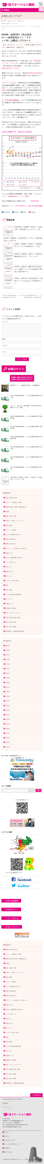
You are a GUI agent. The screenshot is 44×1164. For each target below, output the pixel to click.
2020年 (7, 673)
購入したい (20, 47)
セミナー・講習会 (10, 530)
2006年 (7, 738)
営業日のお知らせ (10, 544)
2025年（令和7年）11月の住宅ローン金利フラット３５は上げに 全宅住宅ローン (28, 280)
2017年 (7, 687)
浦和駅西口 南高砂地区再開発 (14, 631)
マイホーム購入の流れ (12, 580)
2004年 (7, 747)
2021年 (7, 669)
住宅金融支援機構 (11, 100)
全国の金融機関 (12, 901)
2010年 (7, 719)
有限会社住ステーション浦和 (18, 196)
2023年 (7, 659)
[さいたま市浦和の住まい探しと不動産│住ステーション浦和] (18, 4)
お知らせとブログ (9, 1140)
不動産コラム (9, 603)
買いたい (7, 1132)
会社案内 (7, 1148)
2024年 (7, 655)
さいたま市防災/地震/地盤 (13, 594)
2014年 (7, 701)
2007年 (7, 733)
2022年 (7, 664)
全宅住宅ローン (23, 206)
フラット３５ (8, 83)
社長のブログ (10, 47)
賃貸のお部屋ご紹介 (11, 497)
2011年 (7, 715)
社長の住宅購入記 (10, 539)
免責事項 (5, 1103)
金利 (29, 206)
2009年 (7, 724)
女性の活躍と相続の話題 (12, 617)
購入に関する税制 (10, 622)
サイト (4, 352)
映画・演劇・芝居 (10, 516)
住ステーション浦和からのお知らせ (16, 548)
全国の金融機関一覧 (9, 132)
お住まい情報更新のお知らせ (14, 557)
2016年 (7, 692)
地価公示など (9, 571)
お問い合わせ (8, 1152)
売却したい (8, 567)
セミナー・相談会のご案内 (13, 502)
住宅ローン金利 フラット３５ (14, 521)
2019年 (7, 678)
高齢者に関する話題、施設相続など (16, 507)
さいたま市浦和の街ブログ (13, 534)
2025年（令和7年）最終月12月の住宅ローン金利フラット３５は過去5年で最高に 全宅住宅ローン (28, 269)
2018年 (7, 682)
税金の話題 (8, 590)
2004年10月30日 (34, 73)
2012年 (7, 710)
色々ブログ (8, 599)
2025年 (7, 650)
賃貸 (6, 585)
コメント (5, 322)
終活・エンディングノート (13, 613)
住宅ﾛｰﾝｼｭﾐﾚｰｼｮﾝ (12, 927)
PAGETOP (37, 1095)
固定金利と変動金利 (25, 132)
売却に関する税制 (10, 627)
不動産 (7, 511)
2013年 (7, 705)
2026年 (7, 646)
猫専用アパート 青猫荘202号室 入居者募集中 (25, 385)
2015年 (7, 696)
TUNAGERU (34, 201)
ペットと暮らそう (10, 562)
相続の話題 (8, 525)
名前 (4, 339)
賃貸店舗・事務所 (10, 608)
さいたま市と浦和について (12, 1144)
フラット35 (14, 63)
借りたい (7, 1136)
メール (5, 345)
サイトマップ (7, 1107)
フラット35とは (12, 918)
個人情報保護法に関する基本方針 (13, 1099)
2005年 (7, 742)
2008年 (7, 728)
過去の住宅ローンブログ (10, 68)
